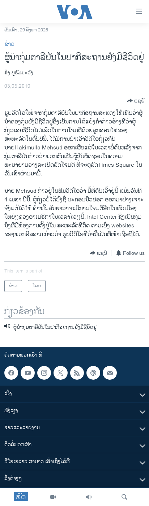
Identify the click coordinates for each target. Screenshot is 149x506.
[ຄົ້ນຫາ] (124, 497)
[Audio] (88, 497)
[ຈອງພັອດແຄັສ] (109, 373)
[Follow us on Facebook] (11, 373)
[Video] (53, 497)
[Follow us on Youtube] (27, 373)
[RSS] (77, 373)
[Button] (136, 100)
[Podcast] (93, 373)
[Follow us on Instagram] (44, 373)
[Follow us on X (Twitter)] (60, 373)
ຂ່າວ (9, 44)
